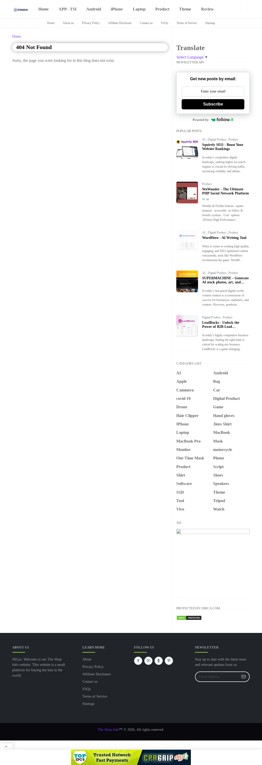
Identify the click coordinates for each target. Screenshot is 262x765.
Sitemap (210, 23)
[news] (233, 9)
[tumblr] (159, 661)
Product (233, 139)
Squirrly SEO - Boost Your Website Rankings (222, 147)
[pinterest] (229, 9)
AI (204, 139)
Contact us (146, 23)
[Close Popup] (6, 747)
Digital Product (217, 139)
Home (50, 23)
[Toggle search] (248, 9)
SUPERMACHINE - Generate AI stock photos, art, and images (225, 282)
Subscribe (213, 104)
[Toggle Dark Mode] (244, 9)
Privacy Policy (91, 23)
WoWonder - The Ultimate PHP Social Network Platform (225, 191)
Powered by (201, 120)
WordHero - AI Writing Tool (224, 238)
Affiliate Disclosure (120, 23)
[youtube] (225, 9)
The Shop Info (108, 730)
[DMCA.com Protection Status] (189, 617)
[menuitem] (43, 9)
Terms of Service (187, 23)
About (86, 659)
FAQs (164, 23)
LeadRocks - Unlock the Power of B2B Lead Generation (220, 327)
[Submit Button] (243, 676)
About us (68, 23)
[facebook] (221, 9)
